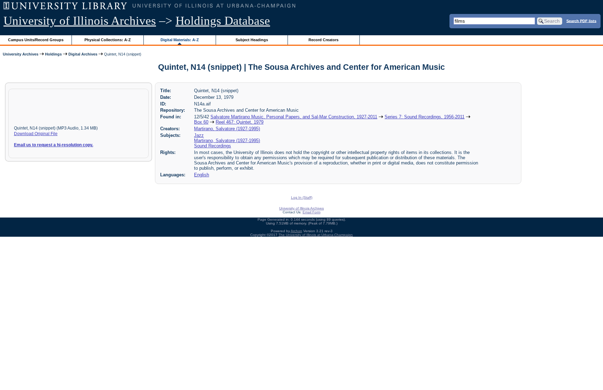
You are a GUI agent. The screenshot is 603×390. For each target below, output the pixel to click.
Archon (296, 231)
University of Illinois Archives (79, 21)
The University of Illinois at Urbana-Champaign (315, 235)
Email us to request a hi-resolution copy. (53, 145)
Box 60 (201, 122)
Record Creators (323, 40)
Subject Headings (252, 40)
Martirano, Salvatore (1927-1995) (227, 128)
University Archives (20, 54)
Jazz (199, 135)
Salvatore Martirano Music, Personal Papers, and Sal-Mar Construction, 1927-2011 (293, 116)
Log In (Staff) (301, 197)
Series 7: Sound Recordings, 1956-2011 (424, 116)
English (201, 174)
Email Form (311, 212)
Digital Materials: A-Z (180, 40)
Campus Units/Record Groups (36, 40)
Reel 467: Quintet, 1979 (239, 122)
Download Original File (36, 134)
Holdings (53, 54)
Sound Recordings (212, 145)
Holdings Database (223, 21)
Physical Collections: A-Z (107, 40)
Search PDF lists (581, 21)
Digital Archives (82, 54)
